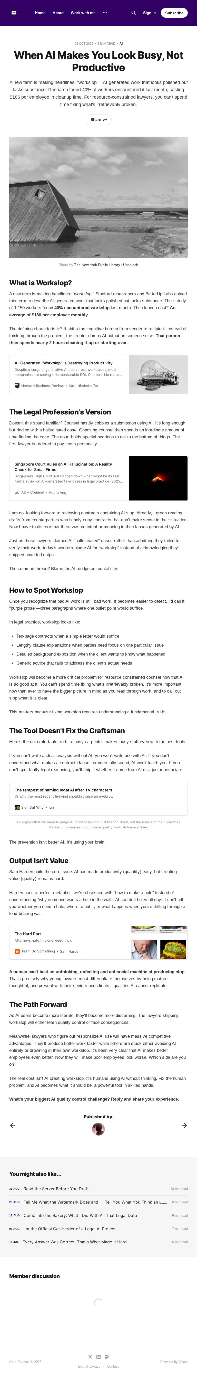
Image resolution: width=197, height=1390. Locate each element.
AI (121, 43)
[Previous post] (12, 1125)
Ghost (183, 1362)
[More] (105, 13)
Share (96, 119)
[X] (90, 1357)
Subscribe (174, 13)
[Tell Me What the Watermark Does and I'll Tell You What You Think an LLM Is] (98, 1202)
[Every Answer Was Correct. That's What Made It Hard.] (98, 1242)
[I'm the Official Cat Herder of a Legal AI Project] (98, 1228)
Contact (113, 1366)
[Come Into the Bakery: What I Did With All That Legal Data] (98, 1215)
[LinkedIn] (98, 1357)
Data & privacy (89, 1366)
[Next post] (184, 1125)
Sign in (149, 13)
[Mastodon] (107, 1357)
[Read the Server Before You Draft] (98, 1188)
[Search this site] (133, 13)
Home (40, 13)
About (58, 13)
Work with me (83, 13)
